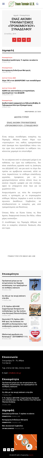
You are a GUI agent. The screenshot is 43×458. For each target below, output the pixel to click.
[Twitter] (19, 40)
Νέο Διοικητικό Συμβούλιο (12, 426)
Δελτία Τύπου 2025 (9, 78)
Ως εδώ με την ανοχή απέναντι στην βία (17, 392)
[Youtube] (12, 449)
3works (31, 455)
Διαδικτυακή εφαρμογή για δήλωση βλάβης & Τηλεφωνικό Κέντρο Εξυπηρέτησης (21, 104)
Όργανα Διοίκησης (8, 428)
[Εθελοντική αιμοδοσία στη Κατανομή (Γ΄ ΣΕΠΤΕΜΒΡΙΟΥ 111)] (35, 336)
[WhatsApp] (29, 40)
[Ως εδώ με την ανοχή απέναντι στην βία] (35, 297)
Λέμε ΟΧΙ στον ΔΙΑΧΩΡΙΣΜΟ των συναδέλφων (21, 80)
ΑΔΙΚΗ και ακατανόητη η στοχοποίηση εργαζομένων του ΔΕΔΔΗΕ (18, 92)
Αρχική (15, 15)
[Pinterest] (24, 40)
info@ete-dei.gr (14, 373)
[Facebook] (14, 40)
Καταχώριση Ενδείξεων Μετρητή (16, 70)
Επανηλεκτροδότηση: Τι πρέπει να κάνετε (20, 60)
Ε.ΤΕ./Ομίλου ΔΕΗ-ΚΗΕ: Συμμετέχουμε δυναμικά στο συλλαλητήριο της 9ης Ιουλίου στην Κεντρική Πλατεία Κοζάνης (21, 400)
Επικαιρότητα (25, 15)
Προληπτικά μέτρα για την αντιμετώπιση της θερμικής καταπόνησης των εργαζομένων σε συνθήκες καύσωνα (19, 385)
